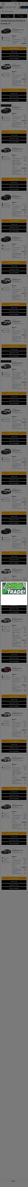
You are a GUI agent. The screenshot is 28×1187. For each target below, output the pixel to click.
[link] (26, 583)
